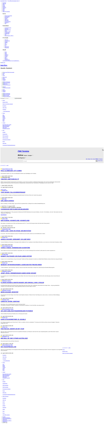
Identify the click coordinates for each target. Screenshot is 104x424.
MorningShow (5, 102)
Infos (3, 130)
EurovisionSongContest (7, 124)
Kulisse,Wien (5, 218)
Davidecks (4, 105)
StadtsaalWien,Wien (6, 229)
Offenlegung (5, 419)
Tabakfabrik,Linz (5, 336)
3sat (5, 43)
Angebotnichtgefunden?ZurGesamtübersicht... (11, 60)
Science (6, 56)
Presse (6, 30)
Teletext (6, 41)
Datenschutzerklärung (6, 417)
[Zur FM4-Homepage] (2, 62)
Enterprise (6, 28)
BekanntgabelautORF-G (7, 420)
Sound (4, 5)
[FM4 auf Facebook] (6, 82)
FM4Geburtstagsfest (6, 125)
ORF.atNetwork (5, 396)
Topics (4, 113)
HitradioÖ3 (7, 46)
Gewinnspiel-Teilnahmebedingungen (9, 145)
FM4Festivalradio (6, 126)
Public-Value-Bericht (8, 15)
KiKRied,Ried (5, 254)
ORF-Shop (7, 20)
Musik (4, 116)
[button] (8, 72)
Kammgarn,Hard (5, 299)
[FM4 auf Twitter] (6, 95)
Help (5, 57)
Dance (4, 78)
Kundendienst (7, 16)
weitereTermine (3, 189)
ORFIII (6, 42)
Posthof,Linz (4, 190)
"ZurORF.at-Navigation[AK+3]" (14, 0)
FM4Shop (4, 143)
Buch (3, 369)
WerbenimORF (7, 31)
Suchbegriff (2, 98)
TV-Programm (7, 40)
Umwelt (4, 367)
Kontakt (4, 132)
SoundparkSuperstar (6, 128)
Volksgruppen (7, 59)
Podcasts (4, 79)
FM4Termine (23, 151)
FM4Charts (5, 127)
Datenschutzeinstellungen (7, 418)
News (4, 10)
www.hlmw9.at (3, 214)
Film (3, 115)
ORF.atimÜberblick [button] (6, 11)
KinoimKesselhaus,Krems (7, 309)
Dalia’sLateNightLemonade (67, 353)
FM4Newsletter (5, 137)
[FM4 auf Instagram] (6, 81)
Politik (4, 366)
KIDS (4, 4)
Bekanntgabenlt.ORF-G (9, 35)
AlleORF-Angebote (6, 414)
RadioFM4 (7, 47)
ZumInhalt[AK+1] (3, 0)
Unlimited (4, 109)
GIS (5, 23)
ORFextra (6, 19)
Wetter (4, 8)
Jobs (5, 34)
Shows (4, 100)
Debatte (4, 6)
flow (3, 74)
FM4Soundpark (5, 135)
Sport (3, 9)
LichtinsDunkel (8, 21)
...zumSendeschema (6, 111)
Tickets (6, 18)
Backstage (6, 17)
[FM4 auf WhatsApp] (6, 84)
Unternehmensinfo (8, 27)
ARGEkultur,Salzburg (6, 271)
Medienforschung (8, 29)
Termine (4, 80)
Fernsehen (4, 2)
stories (4, 75)
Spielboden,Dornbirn (6, 290)
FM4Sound (5, 77)
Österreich (4, 7)
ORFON (4, 3)
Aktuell (4, 122)
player (4, 73)
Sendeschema (5, 134)
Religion (6, 58)
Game (4, 368)
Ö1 (5, 45)
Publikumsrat (7, 33)
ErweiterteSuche (99, 160)
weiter (7, 165)
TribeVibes (5, 107)
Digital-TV (7, 22)
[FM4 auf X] (5, 83)
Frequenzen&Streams (6, 139)
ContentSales (7, 32)
